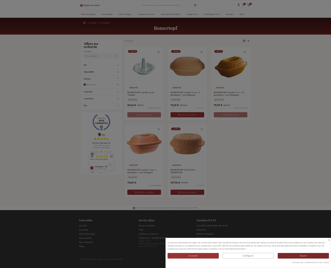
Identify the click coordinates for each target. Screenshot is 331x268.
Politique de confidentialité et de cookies (310, 262)
